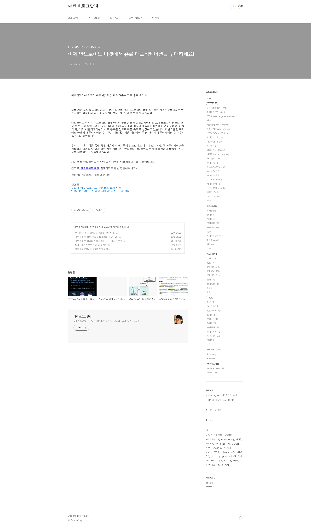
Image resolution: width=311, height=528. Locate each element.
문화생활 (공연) (213, 275)
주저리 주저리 (212, 258)
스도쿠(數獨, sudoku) (216, 188)
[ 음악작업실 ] (212, 206)
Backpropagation (219, 456)
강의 (220, 460)
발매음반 (114, 17)
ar (233, 448)
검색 (232, 6)
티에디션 (210, 288)
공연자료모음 (136, 17)
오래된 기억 (212, 315)
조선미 (216, 452)
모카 (228, 443)
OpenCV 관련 (213, 171)
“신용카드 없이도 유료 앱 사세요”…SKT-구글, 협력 (100, 191)
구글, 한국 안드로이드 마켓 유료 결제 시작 (96, 187)
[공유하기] (83, 210)
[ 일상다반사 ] (212, 254)
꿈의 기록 (211, 279)
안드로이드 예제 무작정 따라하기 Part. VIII (96, 237)
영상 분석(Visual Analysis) (218, 125)
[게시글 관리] (88, 210)
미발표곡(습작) (213, 240)
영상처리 (227, 448)
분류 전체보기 (212, 92)
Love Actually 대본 (215, 368)
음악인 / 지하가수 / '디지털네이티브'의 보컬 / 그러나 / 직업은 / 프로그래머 (106, 321)
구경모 (235, 460)
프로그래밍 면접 (213, 196)
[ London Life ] (213, 349)
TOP (240, 517)
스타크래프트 (212, 372)
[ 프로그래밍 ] (81, 227)
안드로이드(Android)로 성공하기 (91, 249)
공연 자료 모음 (213, 223)
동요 (209, 231)
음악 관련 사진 (213, 327)
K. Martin (225, 452)
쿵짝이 (208, 448)
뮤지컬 (222, 443)
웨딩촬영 (228, 435)
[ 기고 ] (209, 98)
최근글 (209, 410)
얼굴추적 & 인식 (213, 146)
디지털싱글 (94, 17)
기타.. (209, 248)
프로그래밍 (73, 17)
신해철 (239, 439)
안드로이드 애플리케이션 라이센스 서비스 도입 (99, 241)
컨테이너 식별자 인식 (215, 137)
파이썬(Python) (213, 184)
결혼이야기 (211, 262)
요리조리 (210, 340)
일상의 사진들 (212, 306)
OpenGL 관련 (213, 175)
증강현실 (235, 443)
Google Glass (213, 158)
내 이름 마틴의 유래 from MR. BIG (220, 400)
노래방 (239, 452)
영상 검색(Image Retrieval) (219, 129)
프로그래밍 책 (212, 192)
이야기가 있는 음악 (214, 236)
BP (216, 443)
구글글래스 (210, 439)
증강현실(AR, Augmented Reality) (222, 116)
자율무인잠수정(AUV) (216, 150)
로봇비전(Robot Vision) (217, 133)
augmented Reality (225, 439)
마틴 (218, 465)
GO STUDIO (211, 460)
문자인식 (225, 465)
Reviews (211, 358)
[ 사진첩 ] (210, 297)
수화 (209, 200)
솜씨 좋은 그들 (213, 284)
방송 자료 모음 (213, 227)
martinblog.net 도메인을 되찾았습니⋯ (222, 395)
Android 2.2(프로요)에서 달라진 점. (93, 245)
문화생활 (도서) (213, 267)
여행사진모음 (212, 319)
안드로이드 (217, 448)
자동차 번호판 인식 (214, 141)
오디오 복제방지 (213, 163)
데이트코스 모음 (213, 331)
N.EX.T (209, 435)
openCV (209, 443)
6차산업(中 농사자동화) (217, 108)
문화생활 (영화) (213, 271)
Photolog (211, 354)
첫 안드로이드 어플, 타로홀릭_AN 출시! (95, 232)
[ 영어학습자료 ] (213, 363)
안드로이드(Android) (100, 227)
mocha (209, 452)
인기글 (218, 410)
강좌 (209, 120)
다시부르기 (211, 244)
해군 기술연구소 (213, 336)
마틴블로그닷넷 (83, 6)
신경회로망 (218, 435)
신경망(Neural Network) (218, 154)
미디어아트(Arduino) (216, 112)
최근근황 (210, 302)
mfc (233, 452)
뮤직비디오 (211, 219)
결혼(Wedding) (214, 310)
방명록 (155, 17)
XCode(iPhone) (214, 179)
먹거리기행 (211, 323)
